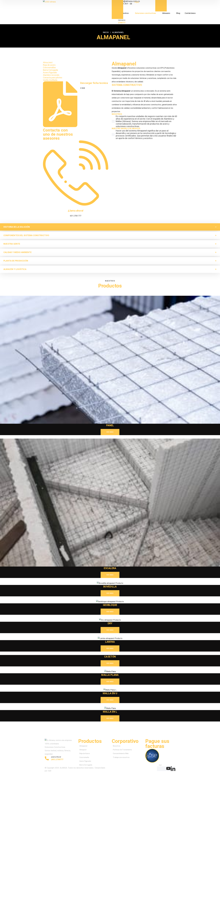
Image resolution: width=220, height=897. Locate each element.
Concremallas (49, 67)
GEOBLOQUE (110, 605)
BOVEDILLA (110, 586)
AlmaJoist (47, 62)
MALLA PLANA (110, 674)
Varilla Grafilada (50, 80)
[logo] (49, 2)
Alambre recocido (51, 75)
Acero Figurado (50, 72)
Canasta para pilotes (52, 77)
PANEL (110, 425)
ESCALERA (110, 568)
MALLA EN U (110, 693)
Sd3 (49, 771)
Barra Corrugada (50, 70)
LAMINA (110, 641)
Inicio (106, 32)
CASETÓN (110, 656)
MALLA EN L (110, 711)
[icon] (159, 768)
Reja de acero (49, 65)
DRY (110, 623)
